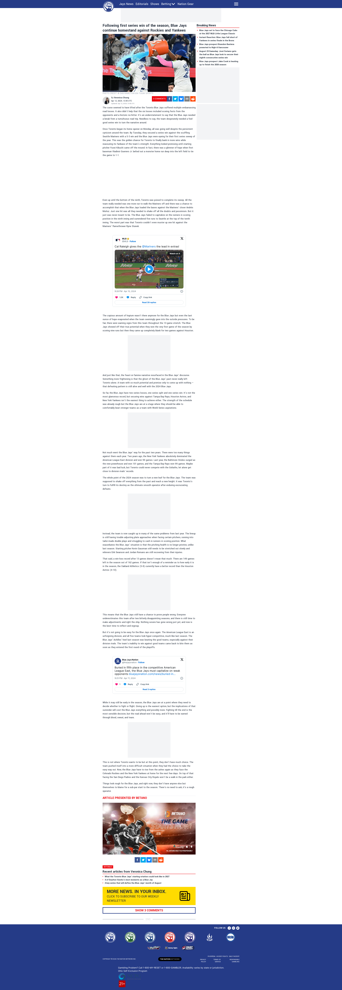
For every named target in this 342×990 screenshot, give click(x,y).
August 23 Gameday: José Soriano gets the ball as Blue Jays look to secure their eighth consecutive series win (218, 54)
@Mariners (149, 246)
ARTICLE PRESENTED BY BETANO (125, 798)
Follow (133, 241)
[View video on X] (149, 269)
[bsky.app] (181, 99)
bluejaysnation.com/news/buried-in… (152, 674)
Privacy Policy (203, 961)
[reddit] (193, 99)
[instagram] (233, 928)
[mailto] (187, 99)
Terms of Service (217, 961)
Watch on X (175, 253)
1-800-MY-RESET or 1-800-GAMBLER (162, 967)
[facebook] (169, 99)
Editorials (142, 4)
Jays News (126, 4)
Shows (154, 4)
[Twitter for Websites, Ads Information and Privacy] (181, 291)
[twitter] (175, 99)
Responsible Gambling (234, 961)
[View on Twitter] (182, 240)
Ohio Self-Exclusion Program (132, 971)
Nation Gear (186, 4)
